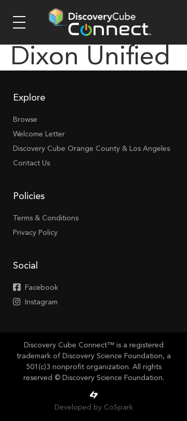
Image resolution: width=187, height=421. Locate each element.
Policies (29, 196)
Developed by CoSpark (94, 407)
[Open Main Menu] (19, 22)
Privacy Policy (35, 232)
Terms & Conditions (45, 218)
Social (25, 266)
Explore (29, 98)
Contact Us (31, 163)
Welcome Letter (39, 134)
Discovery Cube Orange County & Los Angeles (91, 148)
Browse (25, 119)
